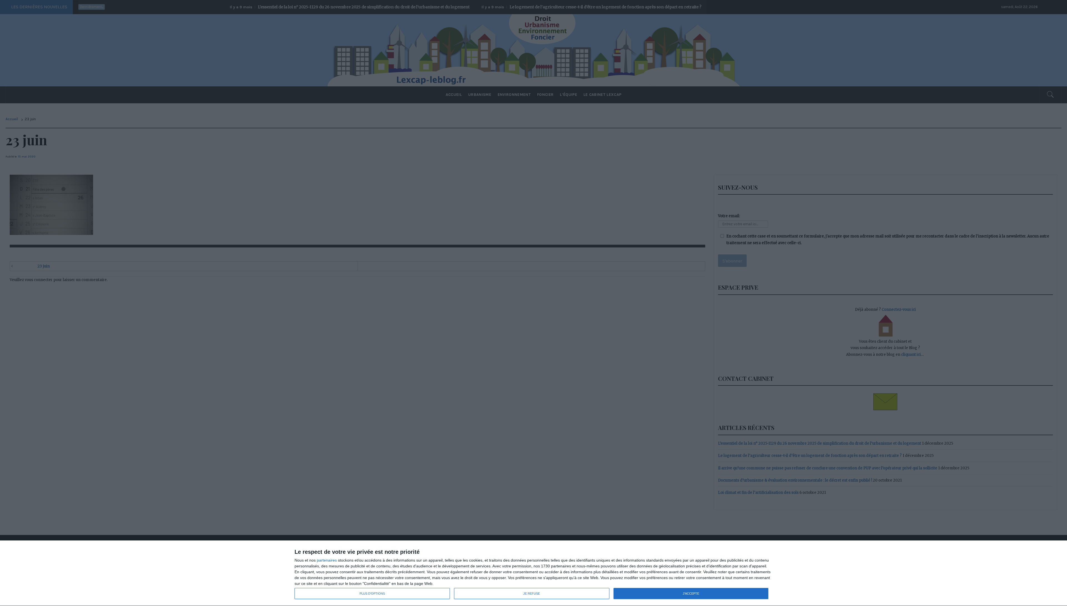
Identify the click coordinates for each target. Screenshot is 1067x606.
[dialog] (533, 573)
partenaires (327, 560)
